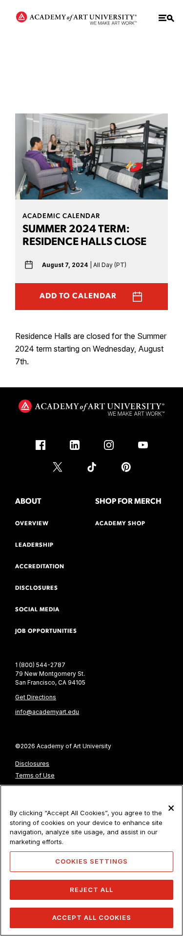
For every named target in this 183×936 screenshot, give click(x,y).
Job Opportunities (46, 631)
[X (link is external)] (57, 467)
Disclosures (32, 763)
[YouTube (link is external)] (143, 445)
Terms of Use (35, 775)
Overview (32, 524)
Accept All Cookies (91, 917)
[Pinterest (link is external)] (126, 467)
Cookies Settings (91, 861)
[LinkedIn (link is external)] (75, 445)
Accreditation (39, 567)
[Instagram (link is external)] (109, 445)
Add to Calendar (78, 296)
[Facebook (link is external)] (40, 445)
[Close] (171, 808)
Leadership (34, 545)
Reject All (91, 889)
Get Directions (35, 697)
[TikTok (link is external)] (92, 467)
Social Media (37, 610)
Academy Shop (120, 524)
